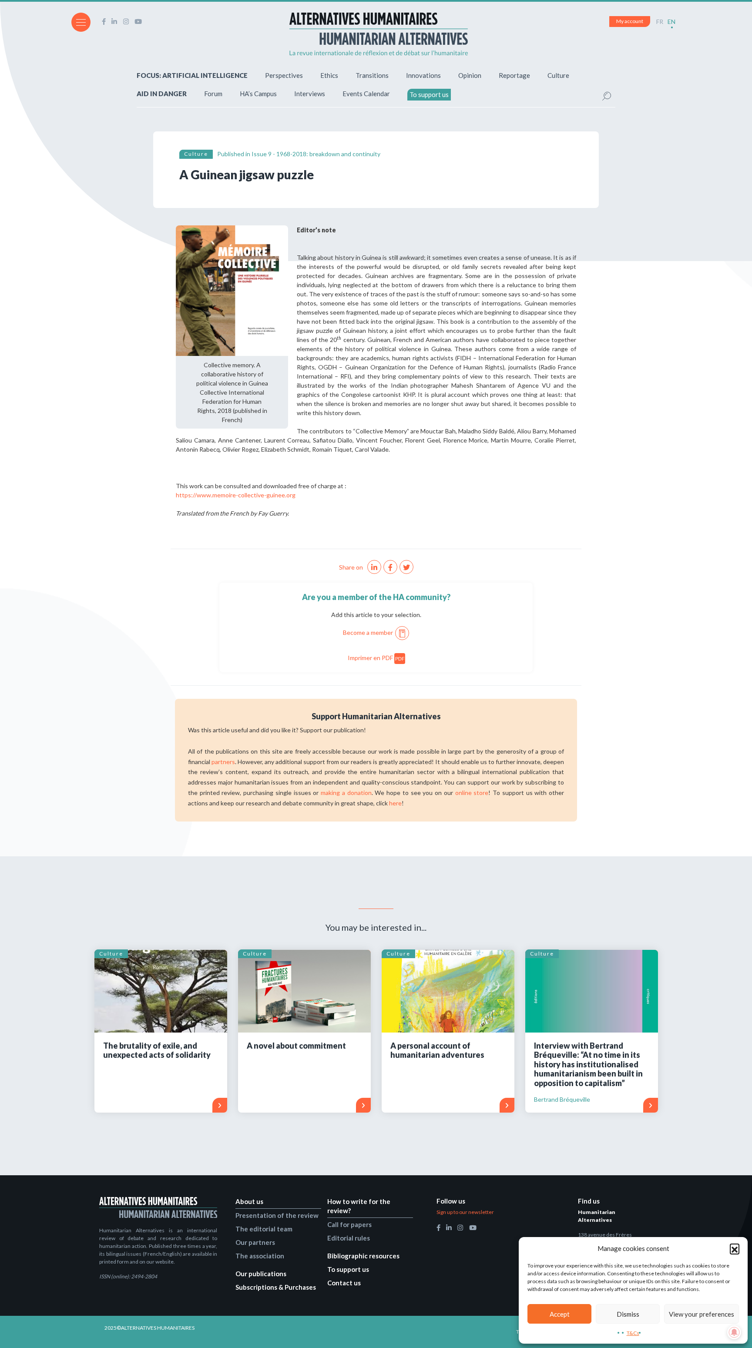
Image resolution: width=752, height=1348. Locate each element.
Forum (213, 93)
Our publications (260, 1274)
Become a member (368, 632)
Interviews (309, 93)
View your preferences (701, 1314)
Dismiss (628, 1314)
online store (472, 792)
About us (249, 1201)
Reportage (514, 75)
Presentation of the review (277, 1215)
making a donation (346, 792)
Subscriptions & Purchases (275, 1287)
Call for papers (349, 1224)
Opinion (469, 75)
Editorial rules (348, 1238)
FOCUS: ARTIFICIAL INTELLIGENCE (192, 75)
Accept (560, 1314)
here (395, 803)
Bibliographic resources (363, 1256)
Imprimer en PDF (376, 657)
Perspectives (284, 75)
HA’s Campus (258, 93)
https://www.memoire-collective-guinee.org (236, 495)
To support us (429, 94)
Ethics (329, 75)
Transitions (372, 75)
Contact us (344, 1283)
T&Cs (633, 1333)
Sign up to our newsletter (465, 1212)
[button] (734, 1248)
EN (671, 21)
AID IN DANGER (162, 93)
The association (259, 1256)
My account (629, 21)
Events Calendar (366, 93)
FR (659, 21)
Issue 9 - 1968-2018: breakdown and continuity (316, 154)
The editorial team (263, 1229)
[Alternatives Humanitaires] (378, 34)
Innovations (423, 75)
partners (223, 761)
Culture (558, 75)
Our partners (255, 1242)
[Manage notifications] (734, 1332)
